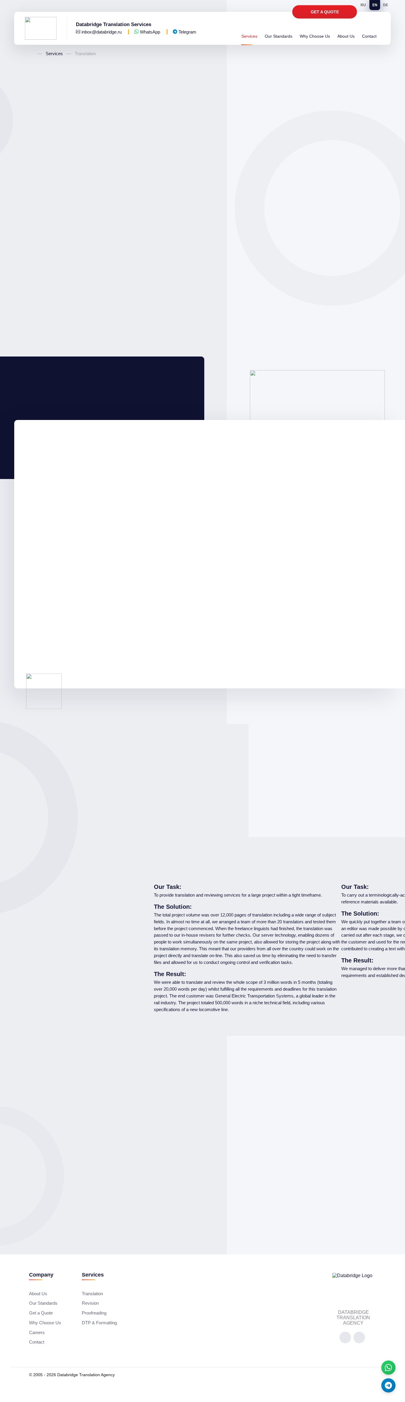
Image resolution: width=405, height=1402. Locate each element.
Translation (92, 1293)
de (385, 5)
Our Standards (278, 36)
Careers (37, 1332)
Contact (369, 36)
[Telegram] (388, 1385)
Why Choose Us (315, 36)
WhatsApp (150, 31)
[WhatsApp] (388, 1367)
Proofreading (94, 1312)
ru (363, 5)
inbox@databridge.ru (101, 31)
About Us (346, 36)
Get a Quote (325, 12)
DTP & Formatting (99, 1322)
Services (249, 36)
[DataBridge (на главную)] (46, 28)
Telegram (186, 31)
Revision (90, 1303)
